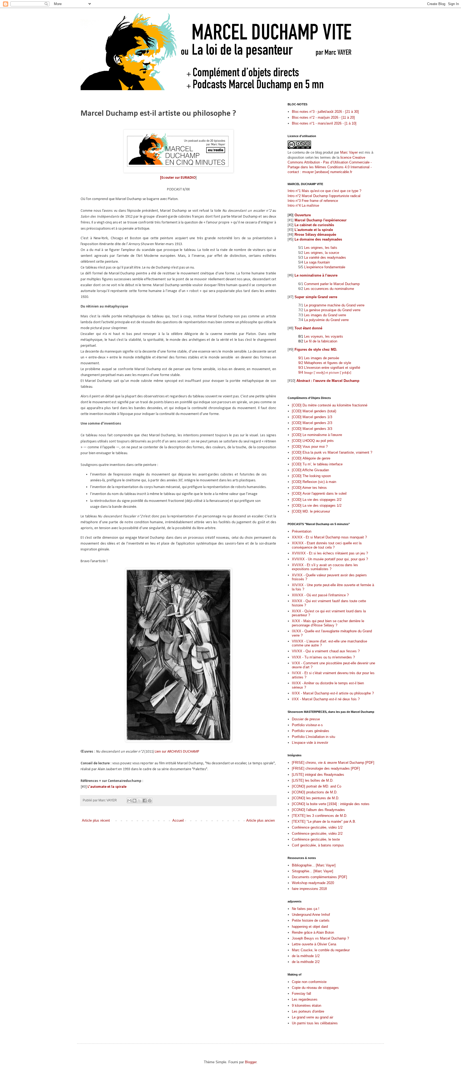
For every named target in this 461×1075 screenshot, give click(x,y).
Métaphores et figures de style (327, 363)
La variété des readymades (325, 257)
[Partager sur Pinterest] (149, 800)
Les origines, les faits (320, 248)
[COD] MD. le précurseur (311, 511)
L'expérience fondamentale (324, 267)
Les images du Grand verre (325, 315)
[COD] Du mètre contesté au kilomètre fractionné (329, 405)
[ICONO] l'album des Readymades (318, 810)
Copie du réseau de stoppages (315, 988)
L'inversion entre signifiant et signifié (332, 368)
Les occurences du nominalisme (329, 289)
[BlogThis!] (134, 800)
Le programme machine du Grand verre (334, 305)
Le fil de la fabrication (320, 341)
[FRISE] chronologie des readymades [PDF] (326, 768)
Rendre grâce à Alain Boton (313, 932)
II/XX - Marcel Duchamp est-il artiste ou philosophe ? (333, 693)
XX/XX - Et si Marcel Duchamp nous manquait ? (329, 537)
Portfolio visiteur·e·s (307, 725)
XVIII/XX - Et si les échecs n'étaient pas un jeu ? (330, 553)
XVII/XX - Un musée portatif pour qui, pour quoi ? (330, 559)
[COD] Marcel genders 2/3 (312, 423)
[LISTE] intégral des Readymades (318, 775)
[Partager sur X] (139, 800)
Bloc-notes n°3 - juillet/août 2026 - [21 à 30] (325, 112)
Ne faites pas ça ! (305, 909)
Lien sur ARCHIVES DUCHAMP (177, 752)
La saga (317, 262)
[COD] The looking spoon (311, 476)
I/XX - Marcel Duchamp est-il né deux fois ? (326, 699)
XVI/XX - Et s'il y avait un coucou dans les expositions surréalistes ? (325, 567)
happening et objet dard (310, 927)
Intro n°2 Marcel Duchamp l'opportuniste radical (324, 196)
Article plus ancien (260, 820)
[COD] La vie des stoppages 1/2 (316, 505)
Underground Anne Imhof (311, 915)
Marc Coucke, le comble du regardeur (321, 950)
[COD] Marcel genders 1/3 (312, 417)
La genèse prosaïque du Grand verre (332, 310)
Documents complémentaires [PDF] (319, 877)
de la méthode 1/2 (306, 956)
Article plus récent (96, 820)
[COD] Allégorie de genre (311, 458)
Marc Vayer (349, 152)
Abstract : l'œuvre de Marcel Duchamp (327, 381)
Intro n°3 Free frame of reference (313, 201)
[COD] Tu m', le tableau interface (317, 464)
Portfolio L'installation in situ (313, 737)
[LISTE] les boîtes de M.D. (312, 780)
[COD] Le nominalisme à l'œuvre (317, 435)
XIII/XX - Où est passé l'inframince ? (320, 595)
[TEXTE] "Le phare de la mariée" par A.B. (324, 822)
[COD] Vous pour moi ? (310, 447)
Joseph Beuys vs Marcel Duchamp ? (320, 938)
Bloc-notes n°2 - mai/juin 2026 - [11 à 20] (323, 117)
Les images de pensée (321, 358)
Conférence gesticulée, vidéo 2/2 (317, 834)
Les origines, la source (321, 253)
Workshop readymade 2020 (313, 883)
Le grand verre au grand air (312, 1017)
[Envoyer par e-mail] (129, 800)
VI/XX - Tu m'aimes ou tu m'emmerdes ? (323, 657)
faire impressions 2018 (309, 889)
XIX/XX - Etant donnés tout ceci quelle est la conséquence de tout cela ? (326, 545)
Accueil (178, 820)
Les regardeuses (304, 999)
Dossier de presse (306, 719)
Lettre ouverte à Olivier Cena (314, 944)
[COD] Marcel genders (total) (314, 411)
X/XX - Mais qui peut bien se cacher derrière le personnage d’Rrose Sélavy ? (328, 623)
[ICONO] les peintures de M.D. (315, 798)
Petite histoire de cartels (310, 920)
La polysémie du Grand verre (326, 320)
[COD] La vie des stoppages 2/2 (316, 500)
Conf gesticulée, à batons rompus (318, 845)
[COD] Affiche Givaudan (310, 470)
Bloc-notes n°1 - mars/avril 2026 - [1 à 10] (324, 123)
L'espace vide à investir (310, 743)
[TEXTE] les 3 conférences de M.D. (319, 816)
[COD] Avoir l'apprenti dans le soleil (319, 493)
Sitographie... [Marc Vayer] (312, 871)
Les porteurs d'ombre (308, 1011)
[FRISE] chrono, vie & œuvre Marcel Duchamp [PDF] (333, 763)
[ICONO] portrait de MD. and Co (316, 786)
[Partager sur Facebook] (144, 800)
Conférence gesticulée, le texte (316, 839)
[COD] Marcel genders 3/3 (312, 429)
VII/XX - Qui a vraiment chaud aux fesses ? (326, 651)
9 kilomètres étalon (306, 1006)
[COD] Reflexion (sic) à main (314, 482)
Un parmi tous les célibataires (315, 1023)
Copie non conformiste (309, 982)
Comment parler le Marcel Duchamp (332, 284)
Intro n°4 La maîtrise (303, 205)
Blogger (250, 1062)
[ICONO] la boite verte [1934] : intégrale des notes (330, 804)
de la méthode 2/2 (306, 962)
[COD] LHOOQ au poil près (313, 441)
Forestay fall (301, 994)
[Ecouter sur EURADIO (178, 178)
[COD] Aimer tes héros (309, 488)
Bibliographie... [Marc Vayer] (314, 865)
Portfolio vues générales (310, 731)
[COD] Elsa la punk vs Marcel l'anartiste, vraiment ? (332, 452)
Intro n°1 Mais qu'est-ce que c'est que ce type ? (324, 191)
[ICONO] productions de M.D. (314, 792)
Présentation (301, 531)
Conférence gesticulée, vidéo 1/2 (317, 827)
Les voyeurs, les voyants (323, 336)
